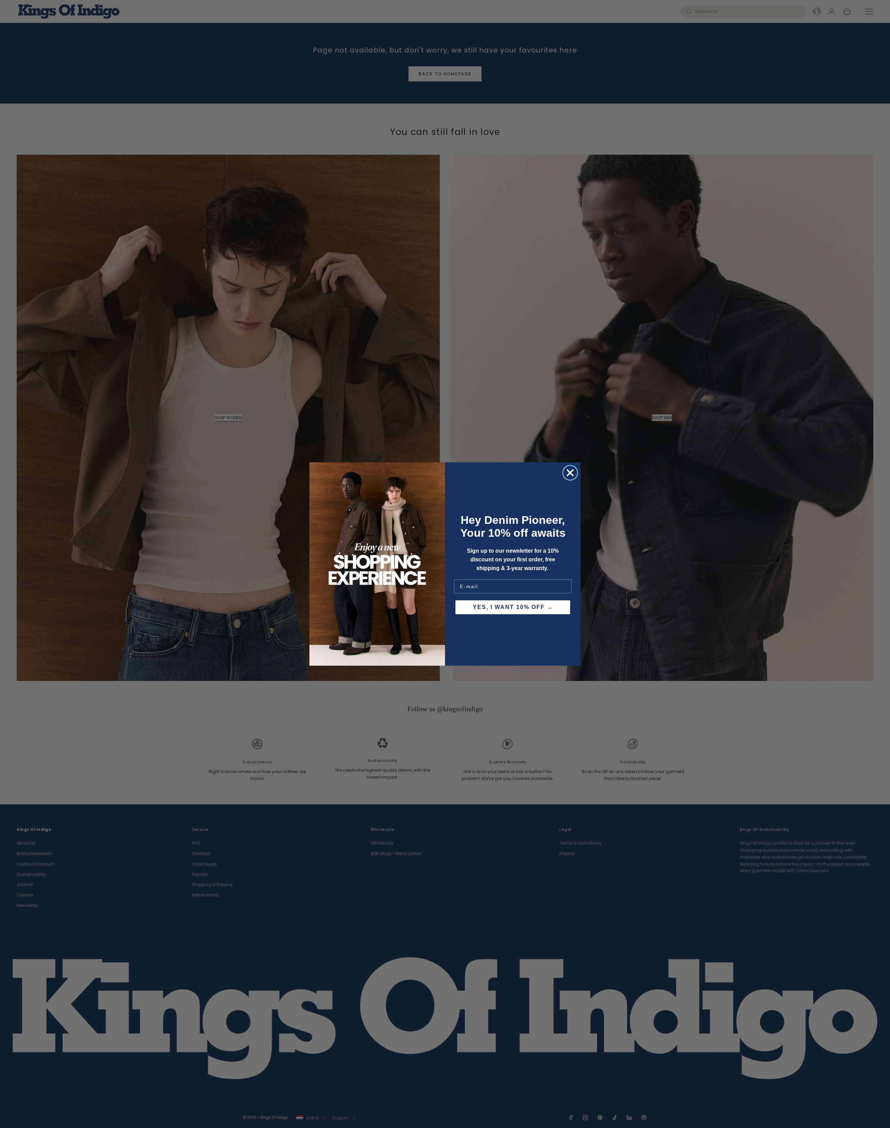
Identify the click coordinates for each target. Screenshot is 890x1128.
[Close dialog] (570, 473)
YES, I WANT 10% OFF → (513, 607)
